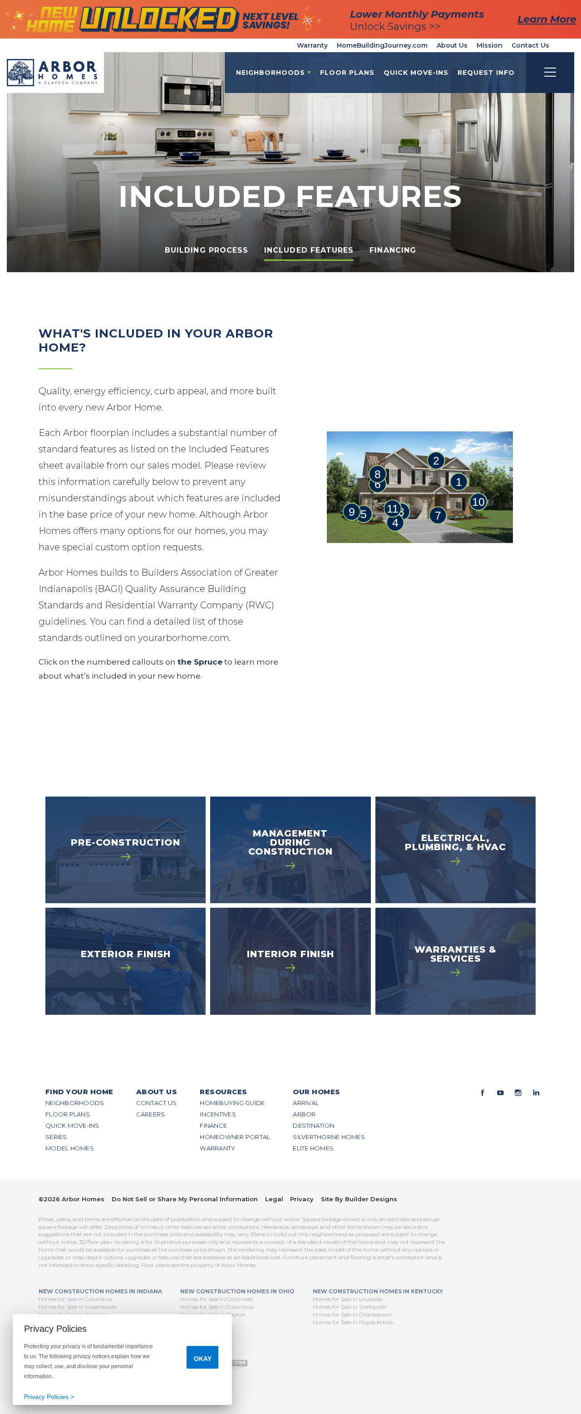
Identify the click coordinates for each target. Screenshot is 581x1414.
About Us (452, 45)
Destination (314, 1125)
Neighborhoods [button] (270, 72)
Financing (392, 250)
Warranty (312, 45)
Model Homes (69, 1148)
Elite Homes (313, 1148)
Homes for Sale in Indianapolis (78, 1306)
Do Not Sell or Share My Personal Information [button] (185, 1199)
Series (56, 1136)
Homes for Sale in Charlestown (352, 1314)
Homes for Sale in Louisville (347, 1299)
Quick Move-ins (72, 1125)
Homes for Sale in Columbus (75, 1299)
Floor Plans (347, 72)
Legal (274, 1199)
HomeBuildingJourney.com (382, 45)
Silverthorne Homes (329, 1136)
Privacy (302, 1199)
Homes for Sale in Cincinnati (216, 1299)
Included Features (309, 250)
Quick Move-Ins (416, 72)
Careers (150, 1114)
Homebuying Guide (232, 1102)
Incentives (218, 1114)
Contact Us (530, 45)
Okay (203, 1358)
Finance (213, 1125)
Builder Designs (371, 1199)
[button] (486, 72)
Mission (489, 45)
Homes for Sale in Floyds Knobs (353, 1322)
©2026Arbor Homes (71, 1199)
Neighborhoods (74, 1102)
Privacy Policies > (49, 1396)
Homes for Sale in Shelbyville (349, 1306)
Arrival (306, 1102)
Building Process (206, 250)
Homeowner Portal (235, 1136)
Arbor (304, 1114)
